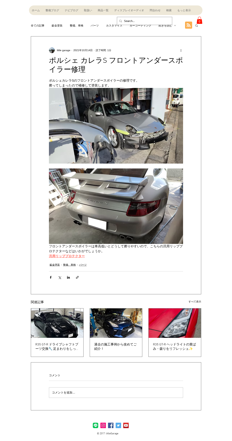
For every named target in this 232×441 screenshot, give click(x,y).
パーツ (95, 25)
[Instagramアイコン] (103, 425)
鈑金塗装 (57, 25)
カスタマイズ (114, 25)
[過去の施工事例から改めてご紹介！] (116, 323)
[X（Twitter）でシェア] (59, 277)
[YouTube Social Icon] (126, 425)
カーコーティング (140, 25)
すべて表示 (194, 301)
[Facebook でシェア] (50, 277)
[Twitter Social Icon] (118, 425)
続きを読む (165, 25)
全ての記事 (37, 25)
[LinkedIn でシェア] (68, 277)
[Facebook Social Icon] (110, 425)
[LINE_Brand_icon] (95, 425)
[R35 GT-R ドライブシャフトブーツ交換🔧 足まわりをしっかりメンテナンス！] (57, 323)
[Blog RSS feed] (188, 25)
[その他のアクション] (181, 50)
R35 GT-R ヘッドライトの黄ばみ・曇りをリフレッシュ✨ (174, 347)
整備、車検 (76, 25)
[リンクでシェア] (77, 277)
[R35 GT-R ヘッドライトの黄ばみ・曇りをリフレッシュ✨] (175, 323)
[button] (199, 20)
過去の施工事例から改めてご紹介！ (115, 347)
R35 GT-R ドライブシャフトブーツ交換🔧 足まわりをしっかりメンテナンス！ (56, 347)
